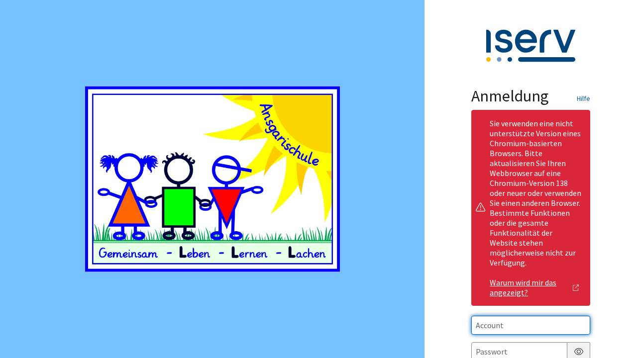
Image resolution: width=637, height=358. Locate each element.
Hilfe (583, 98)
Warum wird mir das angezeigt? (523, 287)
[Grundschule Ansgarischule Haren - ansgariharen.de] (212, 178)
